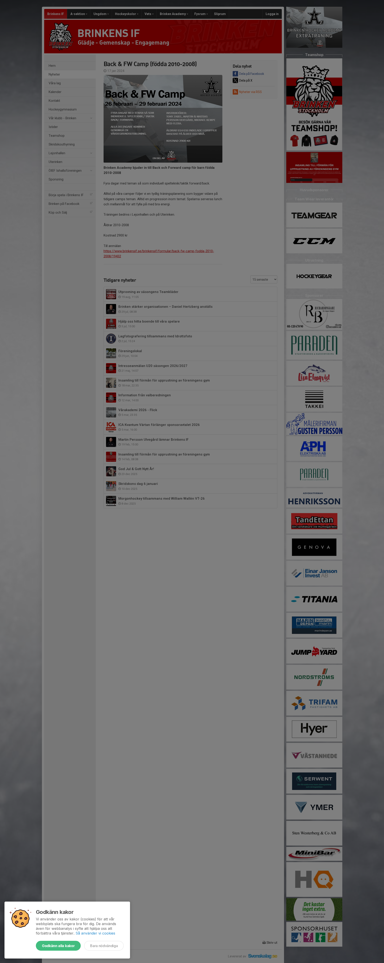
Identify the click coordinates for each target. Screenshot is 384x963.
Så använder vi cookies (95, 933)
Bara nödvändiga (104, 945)
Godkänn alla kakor (58, 945)
